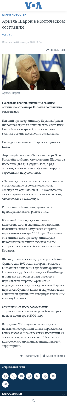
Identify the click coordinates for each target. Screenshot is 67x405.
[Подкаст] (45, 376)
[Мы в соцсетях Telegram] (5, 384)
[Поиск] (33, 400)
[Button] (55, 50)
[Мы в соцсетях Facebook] (5, 376)
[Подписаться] (53, 376)
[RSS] (37, 376)
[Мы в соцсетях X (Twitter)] (13, 376)
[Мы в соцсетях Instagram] (29, 376)
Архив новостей (14, 15)
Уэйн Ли (7, 35)
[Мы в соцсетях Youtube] (21, 376)
